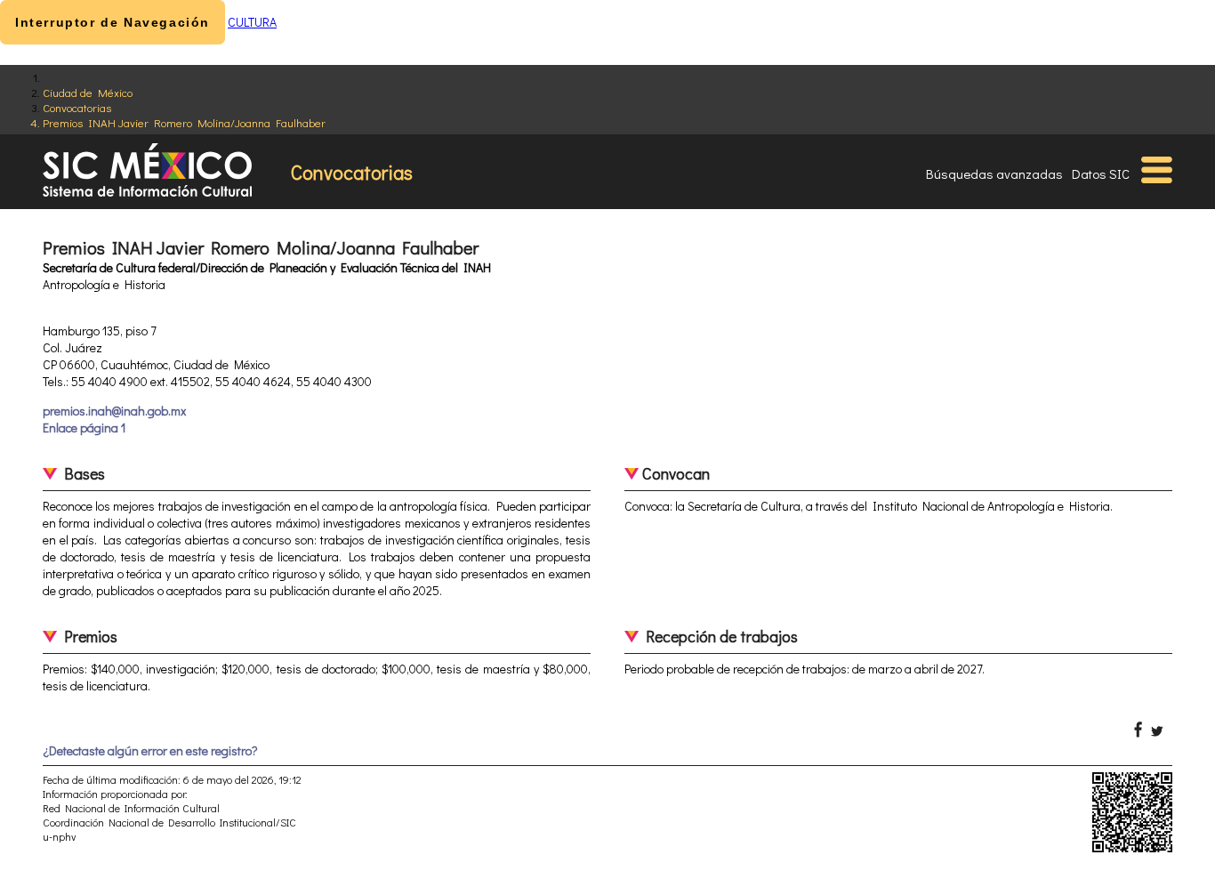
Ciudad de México (88, 92)
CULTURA (252, 21)
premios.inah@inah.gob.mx (114, 410)
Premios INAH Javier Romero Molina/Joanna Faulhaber (184, 122)
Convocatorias (77, 107)
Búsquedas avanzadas (994, 173)
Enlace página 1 (84, 427)
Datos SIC (1101, 173)
